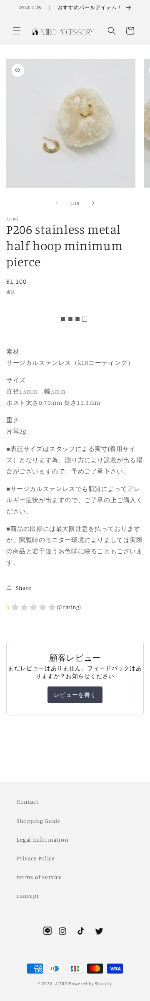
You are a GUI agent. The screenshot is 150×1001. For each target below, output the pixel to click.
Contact (27, 801)
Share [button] (24, 587)
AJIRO (61, 983)
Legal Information (42, 839)
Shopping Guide (38, 820)
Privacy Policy (36, 858)
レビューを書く (75, 694)
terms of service (39, 876)
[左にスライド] (57, 203)
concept (28, 895)
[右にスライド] (93, 203)
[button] (17, 31)
